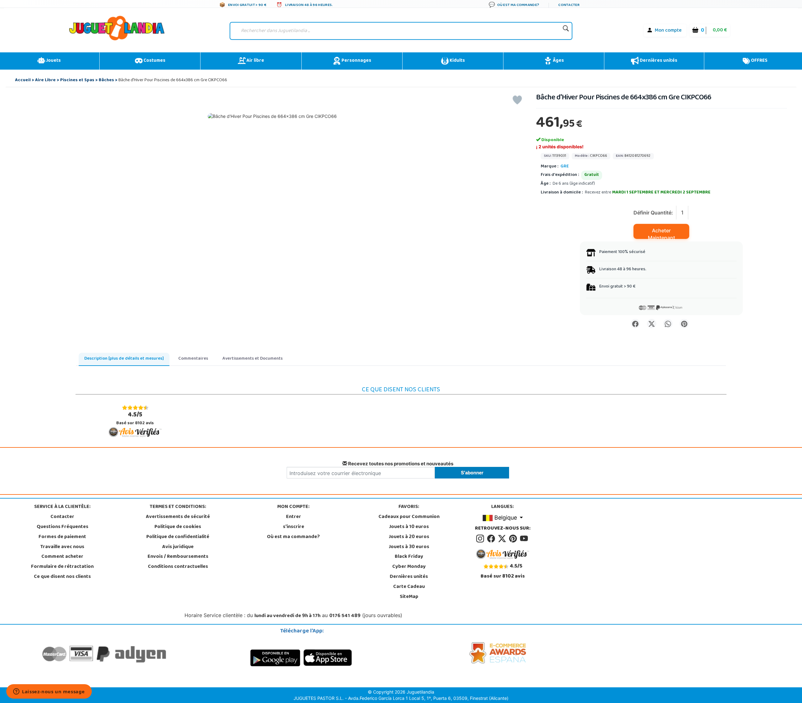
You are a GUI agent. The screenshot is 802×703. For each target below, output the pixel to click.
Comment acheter (62, 557)
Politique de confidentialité (177, 537)
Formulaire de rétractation (62, 567)
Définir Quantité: (653, 212)
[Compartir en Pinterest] (684, 323)
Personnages (356, 61)
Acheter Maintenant (661, 233)
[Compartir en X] (651, 323)
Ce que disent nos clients (62, 577)
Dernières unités (658, 61)
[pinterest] (513, 538)
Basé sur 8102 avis (135, 418)
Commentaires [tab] (193, 358)
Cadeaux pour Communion (409, 517)
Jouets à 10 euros (409, 527)
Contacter (62, 517)
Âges (558, 61)
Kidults (457, 61)
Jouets (53, 61)
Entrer (293, 517)
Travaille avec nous (62, 547)
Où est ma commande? (293, 537)
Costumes (154, 61)
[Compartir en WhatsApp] (668, 323)
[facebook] (492, 538)
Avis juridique (178, 547)
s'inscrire (293, 527)
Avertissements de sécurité (178, 517)
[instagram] (481, 538)
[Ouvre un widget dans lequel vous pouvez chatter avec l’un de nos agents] (49, 692)
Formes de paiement (62, 537)
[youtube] (524, 538)
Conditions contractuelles (178, 567)
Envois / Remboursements (178, 557)
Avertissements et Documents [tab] (252, 358)
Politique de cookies (177, 527)
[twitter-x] (502, 538)
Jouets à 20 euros (409, 537)
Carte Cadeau (409, 587)
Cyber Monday (409, 567)
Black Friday (409, 557)
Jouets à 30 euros (409, 547)
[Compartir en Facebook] (635, 323)
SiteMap (409, 597)
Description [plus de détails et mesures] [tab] (124, 358)
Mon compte (668, 31)
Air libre (255, 61)
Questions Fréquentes (62, 527)
